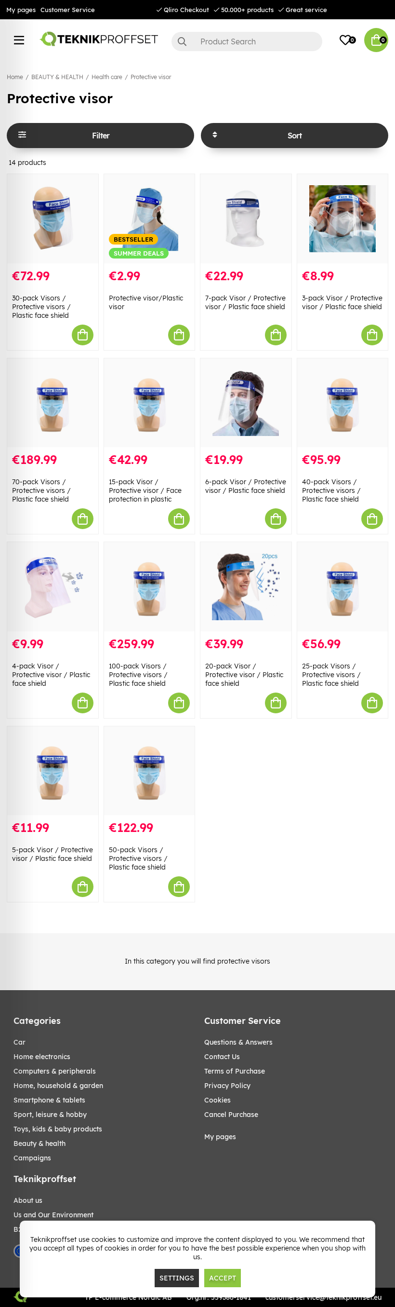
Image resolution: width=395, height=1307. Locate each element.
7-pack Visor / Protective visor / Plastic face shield (245, 302)
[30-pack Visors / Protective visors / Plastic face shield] (53, 218)
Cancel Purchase (231, 1114)
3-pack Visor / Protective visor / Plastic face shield (342, 302)
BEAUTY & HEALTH (57, 77)
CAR (19, 1042)
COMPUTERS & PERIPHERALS (54, 1071)
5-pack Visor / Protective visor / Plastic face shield (52, 854)
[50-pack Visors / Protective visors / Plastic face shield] (149, 771)
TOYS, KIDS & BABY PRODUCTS (57, 1129)
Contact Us (222, 1056)
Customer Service (67, 10)
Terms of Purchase (234, 1071)
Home (15, 77)
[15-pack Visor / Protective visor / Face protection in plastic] (149, 403)
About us (27, 1200)
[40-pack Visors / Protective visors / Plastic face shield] (343, 403)
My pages (21, 10)
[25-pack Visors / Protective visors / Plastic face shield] (343, 586)
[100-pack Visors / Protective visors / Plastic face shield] (149, 586)
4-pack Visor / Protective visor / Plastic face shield (51, 675)
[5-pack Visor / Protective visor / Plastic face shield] (53, 771)
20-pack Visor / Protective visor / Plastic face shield (244, 675)
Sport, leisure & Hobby (50, 1114)
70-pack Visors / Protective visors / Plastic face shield (41, 490)
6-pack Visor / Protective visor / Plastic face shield (245, 486)
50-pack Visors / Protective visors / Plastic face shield (138, 858)
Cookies (217, 1100)
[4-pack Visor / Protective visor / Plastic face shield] (53, 586)
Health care (107, 77)
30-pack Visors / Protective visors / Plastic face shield (41, 307)
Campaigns (32, 1158)
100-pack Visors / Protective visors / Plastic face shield (138, 675)
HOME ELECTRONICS (41, 1056)
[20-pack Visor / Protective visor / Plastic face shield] (246, 586)
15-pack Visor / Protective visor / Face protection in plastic (145, 490)
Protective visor (151, 77)
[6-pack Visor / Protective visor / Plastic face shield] (246, 403)
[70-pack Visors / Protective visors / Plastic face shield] (53, 403)
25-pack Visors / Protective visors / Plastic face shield (331, 675)
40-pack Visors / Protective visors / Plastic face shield (331, 490)
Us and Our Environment (53, 1215)
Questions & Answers (238, 1042)
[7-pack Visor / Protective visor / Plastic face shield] (246, 218)
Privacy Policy (227, 1085)
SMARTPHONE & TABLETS (49, 1100)
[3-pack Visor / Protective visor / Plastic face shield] (343, 218)
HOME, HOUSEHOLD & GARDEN (58, 1085)
